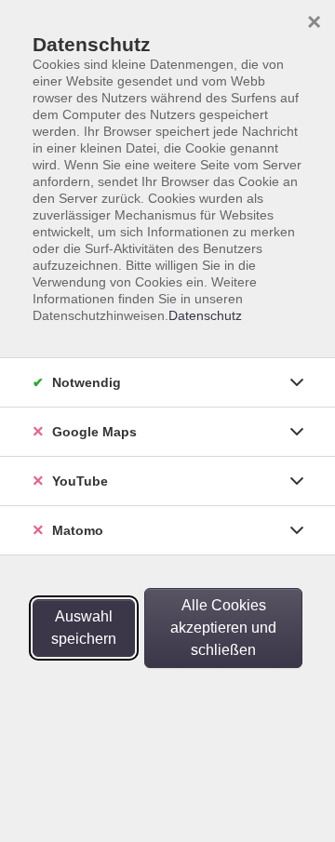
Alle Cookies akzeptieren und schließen (223, 627)
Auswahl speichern (83, 627)
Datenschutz (205, 315)
